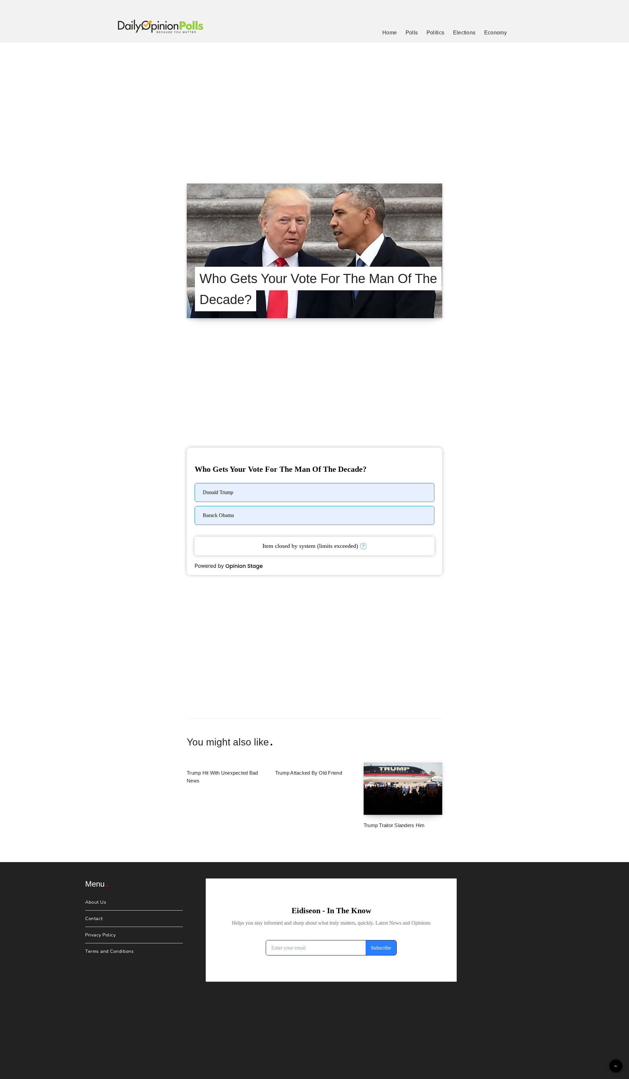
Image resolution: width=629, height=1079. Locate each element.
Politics (435, 32)
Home (389, 32)
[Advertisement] (314, 105)
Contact (94, 918)
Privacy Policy (100, 935)
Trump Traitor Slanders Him (394, 825)
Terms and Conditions (109, 951)
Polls (412, 32)
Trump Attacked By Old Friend (308, 773)
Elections (464, 32)
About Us (95, 902)
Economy (495, 32)
